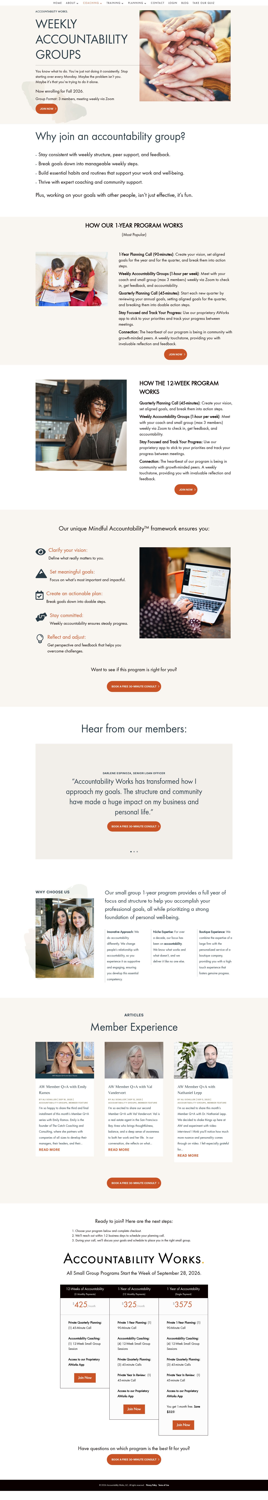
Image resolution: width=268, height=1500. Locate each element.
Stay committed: (66, 616)
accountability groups (53, 1103)
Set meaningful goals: (72, 572)
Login (172, 3)
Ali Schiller (49, 1099)
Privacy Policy (151, 1485)
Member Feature (78, 1103)
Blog (185, 3)
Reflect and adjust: (66, 637)
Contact (157, 3)
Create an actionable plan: (74, 594)
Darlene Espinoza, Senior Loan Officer (134, 773)
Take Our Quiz (204, 3)
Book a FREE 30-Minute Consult (134, 686)
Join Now (46, 108)
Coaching (91, 3)
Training (114, 3)
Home (57, 3)
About (70, 3)
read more (49, 1150)
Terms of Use (163, 1485)
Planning (135, 3)
